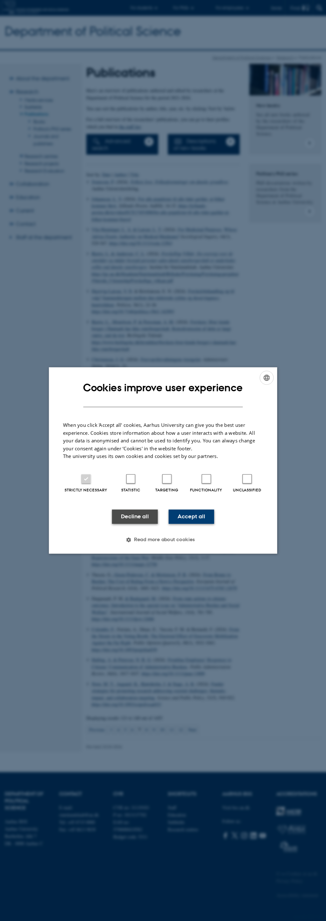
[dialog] (163, 460)
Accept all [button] (191, 516)
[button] (163, 540)
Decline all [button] (135, 516)
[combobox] (266, 377)
